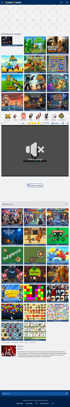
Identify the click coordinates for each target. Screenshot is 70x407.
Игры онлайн (6, 342)
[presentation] (2, 116)
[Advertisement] (18, 18)
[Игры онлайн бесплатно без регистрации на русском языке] (13, 2)
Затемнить (56, 123)
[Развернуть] (68, 123)
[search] (67, 394)
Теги (36, 403)
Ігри (53, 403)
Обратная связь (44, 403)
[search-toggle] (61, 2)
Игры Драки (15, 342)
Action (21, 342)
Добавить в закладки (36, 185)
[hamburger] (2, 2)
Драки (26, 342)
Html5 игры (33, 342)
